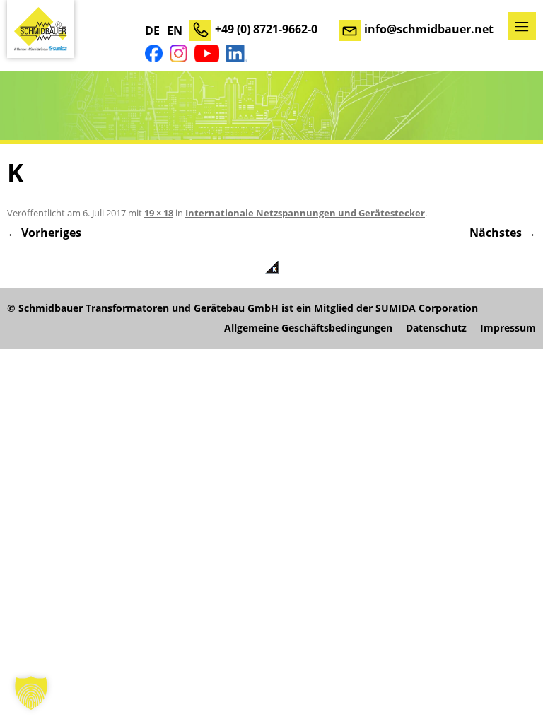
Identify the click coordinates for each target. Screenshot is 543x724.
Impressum (508, 328)
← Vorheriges (44, 232)
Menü (522, 26)
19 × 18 (158, 212)
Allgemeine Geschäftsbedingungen (308, 328)
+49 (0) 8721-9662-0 (266, 29)
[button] (31, 693)
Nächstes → (502, 232)
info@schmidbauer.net (429, 29)
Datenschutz (436, 328)
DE (152, 30)
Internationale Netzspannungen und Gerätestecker (305, 212)
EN (174, 30)
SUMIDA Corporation (426, 308)
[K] (271, 267)
